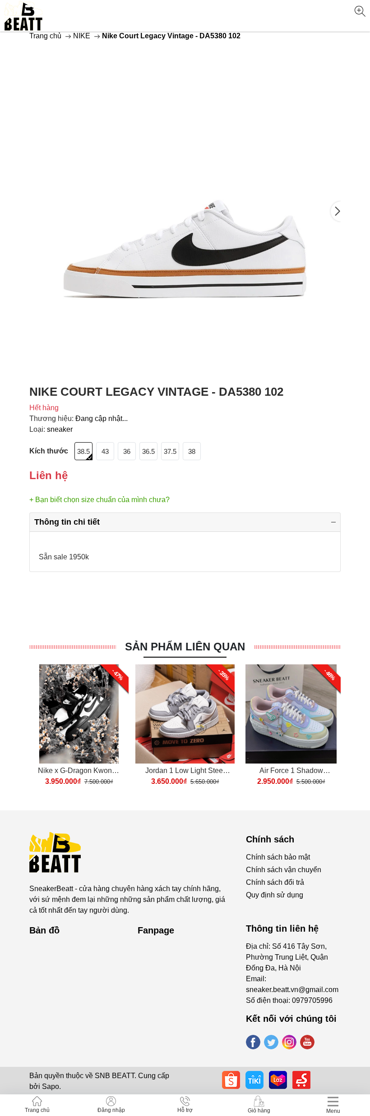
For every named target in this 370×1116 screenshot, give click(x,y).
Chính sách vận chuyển (283, 870)
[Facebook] (253, 1042)
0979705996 (312, 1000)
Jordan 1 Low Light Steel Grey (185, 771)
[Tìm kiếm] (360, 11)
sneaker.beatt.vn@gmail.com (292, 989)
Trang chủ (45, 36)
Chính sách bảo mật (278, 857)
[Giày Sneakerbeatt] (24, 16)
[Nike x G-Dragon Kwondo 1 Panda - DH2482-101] (79, 714)
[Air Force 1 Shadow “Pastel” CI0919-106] (291, 714)
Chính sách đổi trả (275, 882)
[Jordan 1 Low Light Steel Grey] (185, 714)
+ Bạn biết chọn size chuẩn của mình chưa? (99, 499)
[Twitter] (271, 1042)
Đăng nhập (111, 1110)
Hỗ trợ (185, 1110)
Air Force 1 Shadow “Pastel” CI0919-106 (291, 771)
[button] (336, 211)
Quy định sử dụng (274, 895)
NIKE (81, 36)
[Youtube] (307, 1042)
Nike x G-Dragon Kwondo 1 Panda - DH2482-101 (79, 771)
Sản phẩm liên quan (185, 646)
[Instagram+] (289, 1042)
